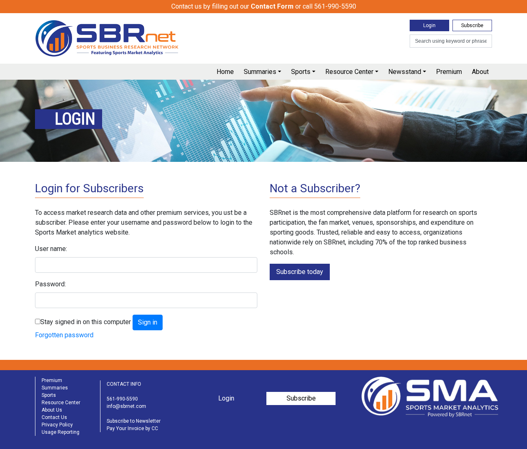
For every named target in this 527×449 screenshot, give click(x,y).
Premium (449, 72)
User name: (51, 249)
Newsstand (404, 72)
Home (225, 72)
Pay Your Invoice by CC (132, 428)
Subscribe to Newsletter (134, 421)
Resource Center (349, 72)
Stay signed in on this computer (85, 322)
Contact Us (54, 417)
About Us (52, 410)
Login (429, 25)
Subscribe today (299, 272)
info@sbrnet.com (126, 406)
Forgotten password (64, 335)
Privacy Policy (57, 425)
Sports (300, 72)
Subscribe (472, 25)
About (480, 72)
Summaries (260, 72)
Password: (50, 284)
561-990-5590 (122, 399)
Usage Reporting (60, 432)
